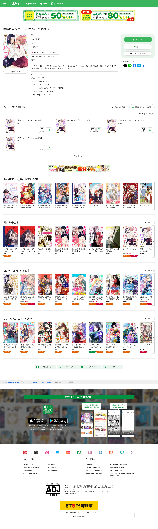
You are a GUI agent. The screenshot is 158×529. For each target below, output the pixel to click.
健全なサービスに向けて (117, 467)
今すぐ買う (140, 39)
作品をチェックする (139, 53)
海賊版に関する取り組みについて (96, 473)
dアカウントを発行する (70, 512)
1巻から (140, 114)
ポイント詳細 (51, 52)
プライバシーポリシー (93, 467)
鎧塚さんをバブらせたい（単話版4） (30, 138)
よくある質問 (52, 467)
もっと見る (148, 222)
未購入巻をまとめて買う (144, 107)
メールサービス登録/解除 (31, 467)
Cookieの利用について (117, 470)
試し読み (17, 71)
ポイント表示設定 (53, 470)
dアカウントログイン (30, 473)
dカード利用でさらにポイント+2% (41, 56)
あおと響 (34, 39)
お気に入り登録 (119, 107)
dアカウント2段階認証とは (94, 470)
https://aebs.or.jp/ (71, 493)
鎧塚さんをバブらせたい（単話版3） (131, 120)
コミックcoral (44, 85)
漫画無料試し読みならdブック (11, 382)
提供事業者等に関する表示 (118, 464)
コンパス (41, 78)
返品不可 (33, 60)
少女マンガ (43, 81)
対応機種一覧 (52, 464)
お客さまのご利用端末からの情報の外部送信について (122, 474)
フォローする (38, 39)
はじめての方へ (28, 464)
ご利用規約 (89, 464)
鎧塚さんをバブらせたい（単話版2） (80, 120)
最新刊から (150, 114)
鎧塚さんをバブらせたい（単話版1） (30, 120)
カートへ (139, 47)
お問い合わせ (27, 470)
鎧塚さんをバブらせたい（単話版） (52, 88)
